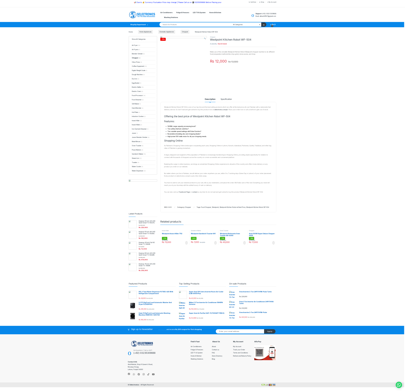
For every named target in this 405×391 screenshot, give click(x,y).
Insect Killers (137, 125)
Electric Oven (137, 91)
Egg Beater (136, 83)
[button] (399, 385)
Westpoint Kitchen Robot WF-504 (257, 207)
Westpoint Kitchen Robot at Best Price (232, 207)
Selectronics (134, 385)
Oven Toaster (224, 230)
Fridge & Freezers (182, 12)
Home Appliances (145, 32)
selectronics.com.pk (221, 109)
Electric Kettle (138, 87)
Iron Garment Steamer (140, 129)
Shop (262, 2)
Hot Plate (136, 112)
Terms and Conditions (240, 353)
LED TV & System (199, 12)
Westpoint (215, 207)
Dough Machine (138, 74)
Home (131, 32)
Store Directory (217, 356)
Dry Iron (135, 79)
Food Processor (138, 95)
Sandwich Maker (196, 230)
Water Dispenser (139, 171)
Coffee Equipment (139, 66)
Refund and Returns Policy (242, 356)
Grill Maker (136, 104)
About (214, 346)
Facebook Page (184, 192)
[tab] (210, 100)
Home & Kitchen (215, 12)
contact (194, 192)
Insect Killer (165, 230)
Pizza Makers (137, 150)
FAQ (213, 353)
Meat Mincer (137, 141)
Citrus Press (137, 62)
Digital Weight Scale (139, 70)
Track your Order (239, 350)
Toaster (135, 162)
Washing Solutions (171, 17)
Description (210, 99)
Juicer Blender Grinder (140, 137)
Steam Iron (137, 158)
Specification (226, 99)
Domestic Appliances (167, 32)
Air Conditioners (166, 12)
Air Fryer (136, 45)
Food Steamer (138, 100)
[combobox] (195, 24)
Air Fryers (136, 49)
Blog (213, 359)
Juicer (135, 133)
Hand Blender (137, 108)
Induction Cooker (139, 116)
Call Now (253, 2)
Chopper (185, 32)
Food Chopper (206, 207)
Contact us (215, 350)
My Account (272, 2)
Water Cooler (137, 166)
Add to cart (186, 243)
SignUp (269, 331)
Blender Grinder (138, 54)
